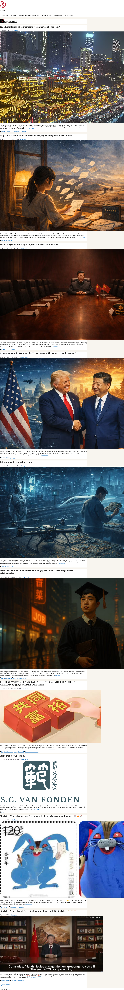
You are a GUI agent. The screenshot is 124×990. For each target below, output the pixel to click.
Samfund (23, 131)
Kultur (3, 131)
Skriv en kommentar (19, 678)
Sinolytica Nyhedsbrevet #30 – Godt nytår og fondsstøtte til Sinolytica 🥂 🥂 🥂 (38, 911)
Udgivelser (13, 15)
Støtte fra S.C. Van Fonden (12, 755)
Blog (2, 812)
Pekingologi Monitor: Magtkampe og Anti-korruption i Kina (29, 244)
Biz (2, 752)
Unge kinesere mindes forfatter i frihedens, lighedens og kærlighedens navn (36, 135)
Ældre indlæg (6, 984)
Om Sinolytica (69, 15)
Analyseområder (57, 15)
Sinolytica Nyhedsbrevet (32, 15)
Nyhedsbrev (5, 907)
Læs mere (31, 128)
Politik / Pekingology (12, 131)
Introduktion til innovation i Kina (16, 461)
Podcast (21, 15)
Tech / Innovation (7, 566)
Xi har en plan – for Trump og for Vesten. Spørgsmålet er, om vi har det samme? (38, 353)
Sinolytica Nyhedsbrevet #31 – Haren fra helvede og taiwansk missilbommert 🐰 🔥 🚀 (41, 816)
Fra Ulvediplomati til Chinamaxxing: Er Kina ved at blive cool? (30, 26)
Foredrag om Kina (46, 15)
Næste (5, 986)
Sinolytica (3, 10)
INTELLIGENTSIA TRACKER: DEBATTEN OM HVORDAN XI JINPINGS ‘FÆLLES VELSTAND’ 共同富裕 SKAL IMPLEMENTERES (37, 683)
